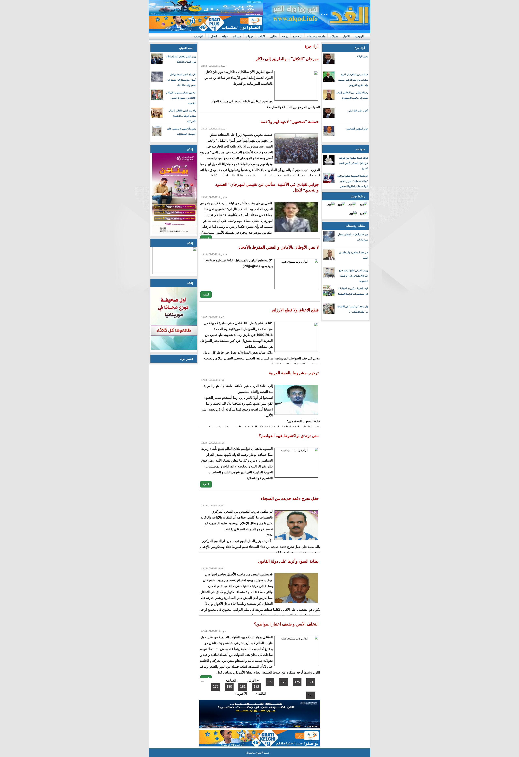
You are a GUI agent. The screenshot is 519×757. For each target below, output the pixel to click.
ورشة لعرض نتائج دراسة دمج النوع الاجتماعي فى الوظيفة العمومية (353, 275)
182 (256, 687)
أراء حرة (297, 36)
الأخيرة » (240, 694)
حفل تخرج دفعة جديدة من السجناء (290, 498)
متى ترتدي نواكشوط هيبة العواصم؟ (289, 435)
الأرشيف (198, 36)
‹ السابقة (231, 680)
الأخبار (346, 36)
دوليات (249, 36)
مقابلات (334, 36)
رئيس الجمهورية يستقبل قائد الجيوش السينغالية (181, 131)
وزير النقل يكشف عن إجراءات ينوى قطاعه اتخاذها (181, 59)
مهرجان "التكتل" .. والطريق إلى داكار (287, 59)
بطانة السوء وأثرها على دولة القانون (288, 561)
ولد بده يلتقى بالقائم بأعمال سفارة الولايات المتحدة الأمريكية (182, 116)
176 (283, 682)
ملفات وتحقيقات (316, 36)
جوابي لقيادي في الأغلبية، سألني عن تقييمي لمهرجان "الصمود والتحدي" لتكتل (267, 187)
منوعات (237, 36)
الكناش (262, 36)
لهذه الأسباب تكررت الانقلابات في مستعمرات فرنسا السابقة (353, 291)
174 (310, 682)
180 (229, 687)
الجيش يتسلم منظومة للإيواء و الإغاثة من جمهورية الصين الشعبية (181, 98)
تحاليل (273, 36)
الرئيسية (359, 36)
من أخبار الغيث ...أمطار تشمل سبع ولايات (353, 237)
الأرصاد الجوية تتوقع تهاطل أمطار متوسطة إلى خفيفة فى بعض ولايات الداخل (181, 80)
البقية (206, 294)
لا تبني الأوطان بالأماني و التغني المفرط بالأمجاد (279, 247)
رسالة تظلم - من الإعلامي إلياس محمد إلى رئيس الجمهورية (352, 95)
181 (243, 687)
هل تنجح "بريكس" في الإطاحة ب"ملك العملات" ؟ (352, 309)
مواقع (225, 36)
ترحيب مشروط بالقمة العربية (294, 373)
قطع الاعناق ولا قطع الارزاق (295, 310)
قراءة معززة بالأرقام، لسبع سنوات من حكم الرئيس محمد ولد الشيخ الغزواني (353, 80)
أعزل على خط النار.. (357, 110)
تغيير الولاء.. (362, 56)
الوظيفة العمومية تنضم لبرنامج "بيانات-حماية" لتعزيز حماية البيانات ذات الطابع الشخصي (352, 181)
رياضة (285, 36)
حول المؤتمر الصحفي (357, 128)
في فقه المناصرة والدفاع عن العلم (353, 255)
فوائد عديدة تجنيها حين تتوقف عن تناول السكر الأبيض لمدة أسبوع (353, 163)
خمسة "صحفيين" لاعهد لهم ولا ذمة (290, 121)
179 (215, 687)
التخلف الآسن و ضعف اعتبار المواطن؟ (286, 624)
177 (270, 682)
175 (297, 682)
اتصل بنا (212, 36)
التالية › (261, 694)
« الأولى (253, 680)
